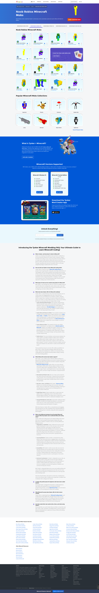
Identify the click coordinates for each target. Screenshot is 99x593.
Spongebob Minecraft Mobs (38, 539)
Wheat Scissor (54, 44)
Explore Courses (28, 157)
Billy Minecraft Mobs (54, 539)
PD (73, 580)
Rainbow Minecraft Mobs (21, 532)
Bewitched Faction (72, 44)
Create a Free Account (58, 591)
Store (40, 577)
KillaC (36, 90)
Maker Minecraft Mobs (70, 524)
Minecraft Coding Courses (42, 364)
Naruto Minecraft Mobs (20, 537)
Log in (80, 1)
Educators (46, 1)
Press (40, 571)
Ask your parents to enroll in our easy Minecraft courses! (49, 231)
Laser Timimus (37, 44)
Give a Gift (52, 570)
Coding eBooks (42, 576)
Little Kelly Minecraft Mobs (71, 536)
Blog (40, 567)
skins (63, 314)
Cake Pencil (54, 90)
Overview (52, 567)
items (38, 315)
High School (75, 573)
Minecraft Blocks (19, 552)
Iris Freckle (37, 59)
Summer (52, 577)
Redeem (52, 571)
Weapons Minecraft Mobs (55, 534)
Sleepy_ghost (37, 75)
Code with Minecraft (20, 558)
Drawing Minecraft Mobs (21, 534)
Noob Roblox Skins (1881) (22, 26)
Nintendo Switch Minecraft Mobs (72, 530)
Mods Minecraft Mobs (54, 532)
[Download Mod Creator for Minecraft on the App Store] (56, 212)
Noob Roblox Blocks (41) (61, 26)
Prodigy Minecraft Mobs (71, 532)
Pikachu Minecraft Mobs (21, 539)
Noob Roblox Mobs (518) (36, 26)
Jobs (40, 572)
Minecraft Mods (19, 557)
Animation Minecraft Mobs (71, 529)
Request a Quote (76, 584)
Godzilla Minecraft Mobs (54, 537)
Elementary (75, 571)
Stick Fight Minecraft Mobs (38, 542)
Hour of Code (64, 580)
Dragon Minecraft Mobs (20, 536)
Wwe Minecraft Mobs (54, 524)
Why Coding (52, 572)
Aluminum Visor (72, 90)
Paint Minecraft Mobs (37, 534)
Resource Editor (59, 383)
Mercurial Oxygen (21, 44)
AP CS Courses (76, 575)
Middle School (76, 572)
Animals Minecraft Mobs (71, 537)
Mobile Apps (41, 573)
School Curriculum (77, 568)
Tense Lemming (21, 75)
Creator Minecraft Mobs (37, 524)
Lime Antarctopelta (21, 59)
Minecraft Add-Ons (19, 553)
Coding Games (65, 567)
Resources (53, 1)
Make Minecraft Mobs (37, 541)
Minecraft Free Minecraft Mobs (22, 542)
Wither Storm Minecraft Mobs (72, 527)
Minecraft (28, 6)
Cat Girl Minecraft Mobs (71, 534)
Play (34, 1)
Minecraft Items (19, 555)
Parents (39, 1)
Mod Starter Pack (53, 487)
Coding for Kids (21, 6)
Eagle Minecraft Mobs (54, 529)
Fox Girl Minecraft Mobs (54, 536)
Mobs (32, 6)
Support (60, 1)
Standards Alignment (77, 579)
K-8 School (75, 577)
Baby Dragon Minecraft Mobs (22, 529)
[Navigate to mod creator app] (35, 209)
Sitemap (40, 575)
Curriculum (52, 568)
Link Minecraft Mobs (70, 542)
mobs (41, 315)
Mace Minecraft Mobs (20, 530)
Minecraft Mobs (19, 548)
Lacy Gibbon (20, 90)
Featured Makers (53, 573)
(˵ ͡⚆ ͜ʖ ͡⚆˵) (71, 75)
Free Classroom (76, 570)
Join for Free (74, 1)
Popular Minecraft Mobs (54, 542)
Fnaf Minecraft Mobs (54, 527)
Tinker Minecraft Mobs (37, 527)
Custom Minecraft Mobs (20, 527)
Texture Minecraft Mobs (20, 525)
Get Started (39, 192)
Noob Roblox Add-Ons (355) (75, 26)
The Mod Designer (51, 307)
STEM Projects (76, 582)
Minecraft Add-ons (65, 575)
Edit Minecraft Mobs (37, 525)
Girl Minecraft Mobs (37, 529)
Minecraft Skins (19, 550)
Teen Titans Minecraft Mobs (71, 539)
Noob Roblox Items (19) (48, 26)
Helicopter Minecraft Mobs (71, 541)
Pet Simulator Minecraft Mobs (55, 530)
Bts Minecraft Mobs (37, 530)
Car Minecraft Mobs (70, 525)
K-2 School (75, 576)
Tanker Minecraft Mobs (37, 532)
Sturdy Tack (54, 75)
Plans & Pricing (53, 575)
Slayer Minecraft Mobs (37, 537)
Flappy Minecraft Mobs (54, 525)
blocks (46, 315)
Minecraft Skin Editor (66, 571)
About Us (41, 568)
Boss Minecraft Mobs (20, 524)
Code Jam (64, 579)
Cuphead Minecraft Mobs (54, 541)
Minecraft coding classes (55, 269)
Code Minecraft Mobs (37, 536)
